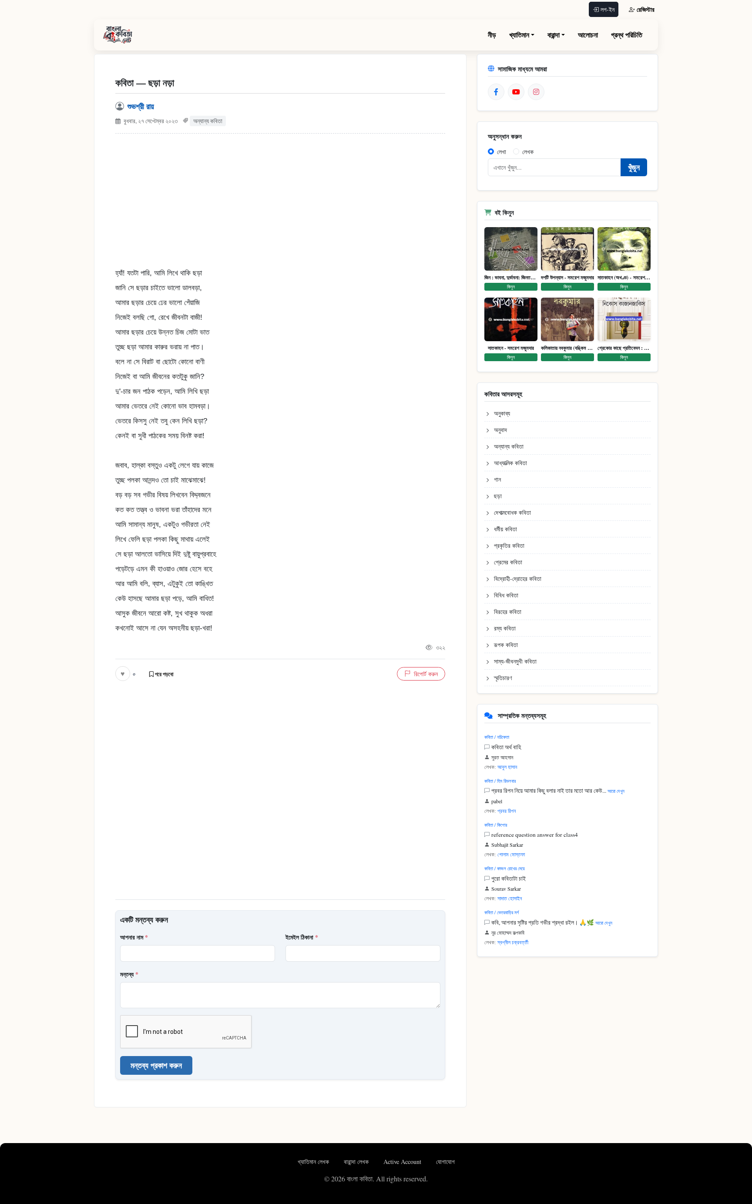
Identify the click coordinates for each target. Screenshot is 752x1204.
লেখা (501, 152)
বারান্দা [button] (553, 35)
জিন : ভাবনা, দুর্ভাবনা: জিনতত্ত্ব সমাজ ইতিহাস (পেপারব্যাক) (510, 277)
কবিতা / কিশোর (495, 825)
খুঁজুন (634, 167)
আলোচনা (588, 35)
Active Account (403, 1161)
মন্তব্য (129, 974)
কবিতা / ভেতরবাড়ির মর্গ (501, 912)
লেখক (528, 152)
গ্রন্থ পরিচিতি (626, 35)
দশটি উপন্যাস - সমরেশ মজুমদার (567, 277)
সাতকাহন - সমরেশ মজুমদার (511, 348)
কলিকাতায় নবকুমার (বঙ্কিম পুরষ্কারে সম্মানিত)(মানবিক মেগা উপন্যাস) (567, 348)
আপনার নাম (134, 937)
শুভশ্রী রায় (141, 106)
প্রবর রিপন (506, 810)
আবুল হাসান (507, 766)
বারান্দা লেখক (357, 1161)
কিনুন (511, 286)
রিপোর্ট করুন (426, 674)
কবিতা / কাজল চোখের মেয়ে (504, 868)
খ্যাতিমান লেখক (314, 1161)
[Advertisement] (280, 205)
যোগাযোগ (445, 1161)
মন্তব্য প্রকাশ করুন (156, 1065)
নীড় (492, 35)
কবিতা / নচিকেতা (496, 737)
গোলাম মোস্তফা (511, 854)
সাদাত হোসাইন (509, 898)
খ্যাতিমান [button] (519, 35)
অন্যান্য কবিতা (207, 121)
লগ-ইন (607, 9)
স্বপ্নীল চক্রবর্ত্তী (512, 942)
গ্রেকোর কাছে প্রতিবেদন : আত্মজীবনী (624, 348)
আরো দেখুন (616, 791)
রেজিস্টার (646, 9)
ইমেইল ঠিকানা (301, 937)
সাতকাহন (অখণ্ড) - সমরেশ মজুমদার (624, 277)
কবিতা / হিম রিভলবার (500, 781)
